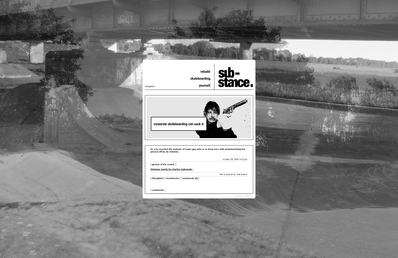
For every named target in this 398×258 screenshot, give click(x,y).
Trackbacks (173, 178)
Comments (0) (190, 178)
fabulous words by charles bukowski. (172, 169)
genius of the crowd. (163, 164)
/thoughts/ (157, 178)
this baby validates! (244, 196)
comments (158, 190)
